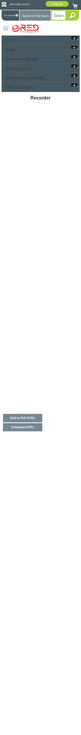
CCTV (10, 40)
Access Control (18, 68)
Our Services (10, 15)
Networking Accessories (25, 78)
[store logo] (25, 28)
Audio (10, 49)
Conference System (22, 59)
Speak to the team (35, 16)
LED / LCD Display (20, 87)
